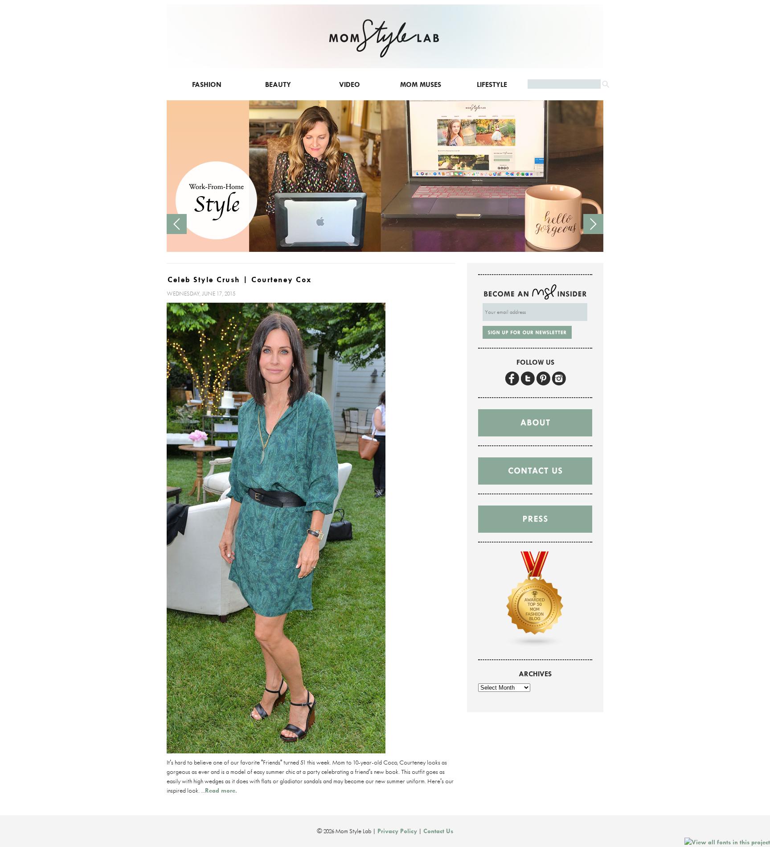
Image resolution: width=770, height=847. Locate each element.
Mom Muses (420, 84)
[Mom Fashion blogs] (535, 645)
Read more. (221, 790)
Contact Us (438, 831)
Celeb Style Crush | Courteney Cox (240, 279)
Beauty (278, 84)
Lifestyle (492, 84)
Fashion (206, 84)
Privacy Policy (397, 831)
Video (349, 84)
